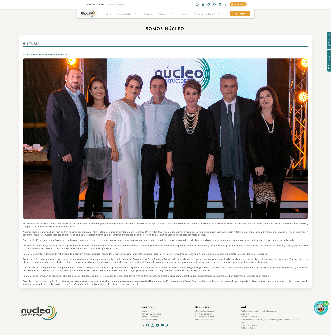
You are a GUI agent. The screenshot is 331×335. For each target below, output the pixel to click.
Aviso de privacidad (248, 322)
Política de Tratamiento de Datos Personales (258, 311)
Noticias (184, 14)
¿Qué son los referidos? (204, 311)
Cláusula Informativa (249, 325)
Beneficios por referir (203, 314)
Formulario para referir (204, 319)
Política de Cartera (248, 328)
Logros (144, 311)
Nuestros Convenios (149, 319)
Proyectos (148, 14)
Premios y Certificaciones (151, 314)
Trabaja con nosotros (149, 317)
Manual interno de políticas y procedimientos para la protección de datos (270, 319)
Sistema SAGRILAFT (249, 317)
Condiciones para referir (204, 317)
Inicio (108, 14)
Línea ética (245, 314)
